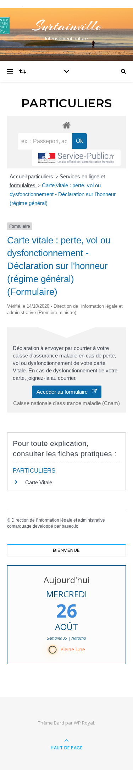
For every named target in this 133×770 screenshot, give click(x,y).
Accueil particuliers (32, 176)
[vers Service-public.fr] (76, 158)
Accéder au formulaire (64, 392)
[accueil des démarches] (66, 124)
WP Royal (84, 723)
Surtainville (66, 26)
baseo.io (70, 526)
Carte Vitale (38, 482)
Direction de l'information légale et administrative (58, 520)
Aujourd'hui (67, 580)
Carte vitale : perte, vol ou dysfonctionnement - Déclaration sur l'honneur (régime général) (63, 194)
